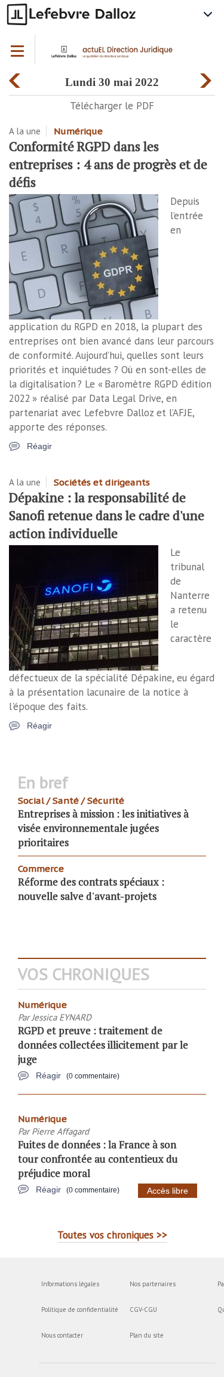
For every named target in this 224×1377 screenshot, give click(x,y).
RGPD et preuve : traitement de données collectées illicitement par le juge (103, 1044)
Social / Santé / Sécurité (71, 800)
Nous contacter (62, 1335)
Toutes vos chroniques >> (112, 1234)
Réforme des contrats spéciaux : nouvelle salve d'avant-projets (91, 889)
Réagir (39, 446)
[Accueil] (115, 55)
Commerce (41, 868)
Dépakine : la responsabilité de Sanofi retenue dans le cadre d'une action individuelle (106, 515)
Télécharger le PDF (112, 105)
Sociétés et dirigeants (102, 482)
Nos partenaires (153, 1284)
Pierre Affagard (60, 1131)
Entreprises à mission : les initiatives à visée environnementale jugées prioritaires (103, 828)
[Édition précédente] (16, 77)
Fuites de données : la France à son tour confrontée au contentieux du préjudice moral (98, 1159)
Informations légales (70, 1284)
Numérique (78, 131)
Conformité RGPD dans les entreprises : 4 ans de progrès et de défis (108, 163)
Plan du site (147, 1335)
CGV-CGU (143, 1309)
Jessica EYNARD (61, 1017)
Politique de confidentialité (79, 1309)
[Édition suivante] (207, 77)
